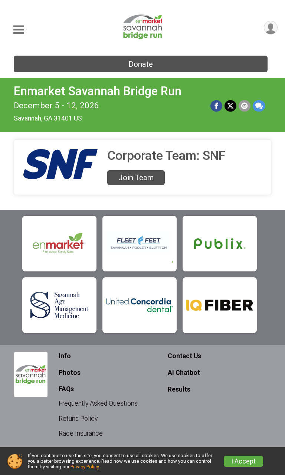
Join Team (136, 177)
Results (179, 389)
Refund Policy (78, 418)
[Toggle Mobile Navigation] (18, 29)
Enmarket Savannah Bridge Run (97, 91)
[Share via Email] (244, 106)
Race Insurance (81, 433)
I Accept (243, 461)
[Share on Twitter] (230, 106)
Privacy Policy (85, 466)
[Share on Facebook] (216, 106)
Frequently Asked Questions (98, 403)
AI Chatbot (184, 372)
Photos (70, 372)
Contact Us (184, 356)
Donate (140, 64)
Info (65, 356)
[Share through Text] (259, 106)
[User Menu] (271, 27)
